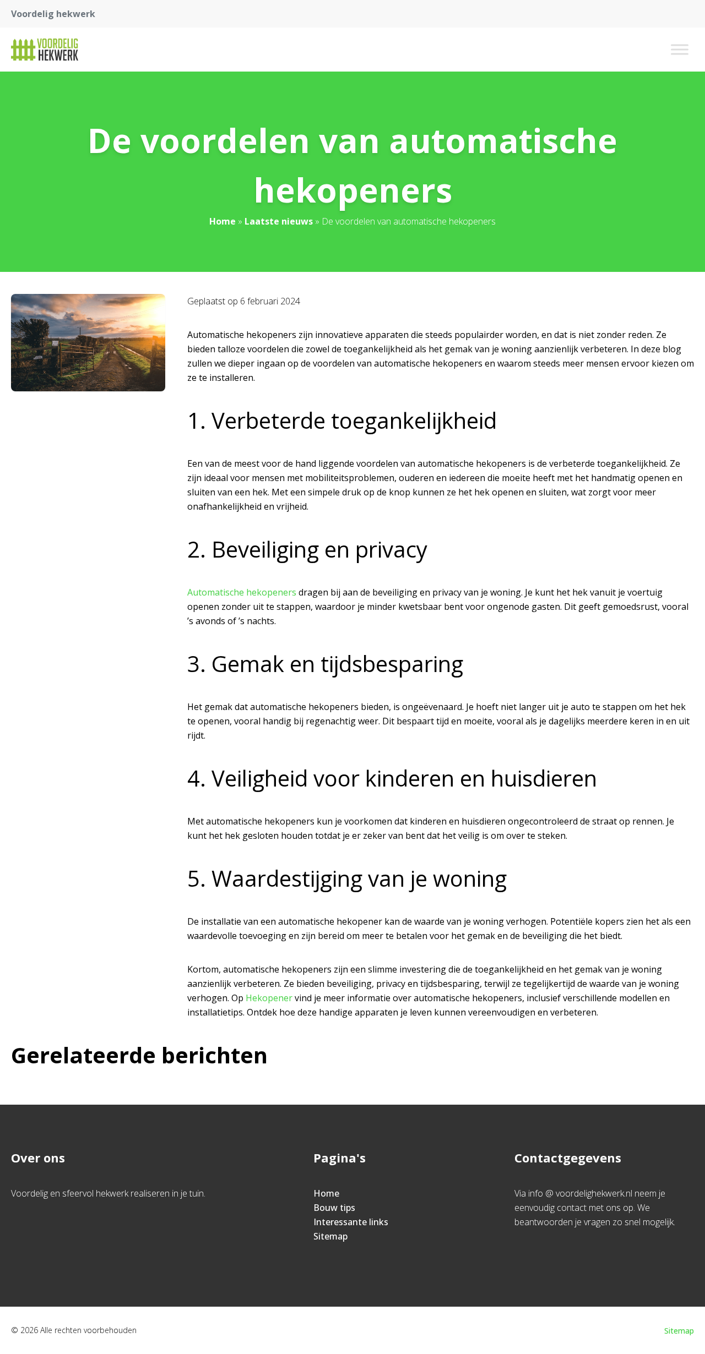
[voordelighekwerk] (44, 50)
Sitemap (330, 1236)
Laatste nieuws (279, 221)
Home (222, 221)
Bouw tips (334, 1208)
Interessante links (350, 1222)
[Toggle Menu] (679, 49)
